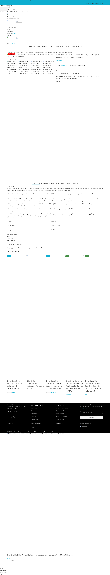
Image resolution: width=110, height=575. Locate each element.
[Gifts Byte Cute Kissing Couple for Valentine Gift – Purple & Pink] (16, 315)
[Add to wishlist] (18, 378)
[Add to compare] (9, 378)
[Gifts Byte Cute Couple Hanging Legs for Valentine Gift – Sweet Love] (55, 315)
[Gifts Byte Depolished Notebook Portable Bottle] (35, 315)
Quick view (13, 378)
